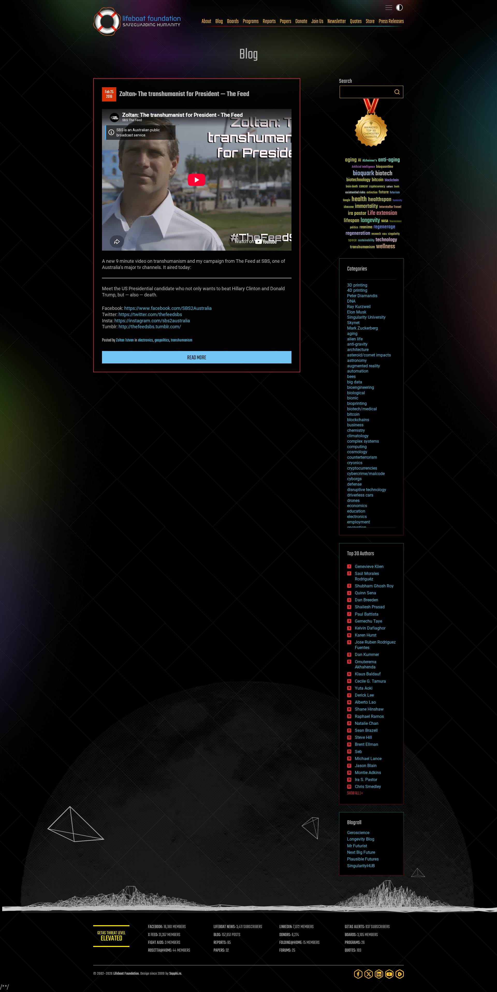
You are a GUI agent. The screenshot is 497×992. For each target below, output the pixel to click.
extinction (372, 192)
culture (389, 186)
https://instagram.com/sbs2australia (152, 320)
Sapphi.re (175, 974)
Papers (285, 21)
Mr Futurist (357, 845)
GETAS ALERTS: (355, 927)
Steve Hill (363, 737)
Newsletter (336, 21)
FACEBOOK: (155, 927)
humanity (397, 200)
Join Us (317, 21)
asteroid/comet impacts (369, 355)
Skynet (353, 322)
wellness (385, 246)
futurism (395, 193)
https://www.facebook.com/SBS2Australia (168, 308)
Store (370, 21)
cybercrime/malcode (366, 473)
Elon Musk (356, 312)
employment (358, 522)
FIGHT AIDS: (156, 942)
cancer (363, 187)
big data (354, 382)
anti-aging (389, 160)
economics (357, 505)
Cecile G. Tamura (370, 681)
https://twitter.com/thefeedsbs (150, 314)
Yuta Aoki (363, 688)
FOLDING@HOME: (290, 942)
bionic (352, 398)
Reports (269, 21)
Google (346, 200)
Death (396, 186)
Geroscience (358, 832)
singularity (394, 234)
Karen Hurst (365, 635)
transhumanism (181, 340)
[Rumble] (400, 974)
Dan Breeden (366, 599)
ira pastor (357, 213)
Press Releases (391, 21)
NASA (384, 221)
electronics (145, 340)
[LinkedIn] (379, 974)
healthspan (379, 199)
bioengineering (360, 387)
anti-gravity (357, 344)
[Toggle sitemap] (388, 7)
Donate (301, 21)
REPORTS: (220, 942)
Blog (219, 21)
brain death (352, 186)
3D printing (357, 285)
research (376, 234)
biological (356, 392)
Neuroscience (395, 221)
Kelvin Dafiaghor (370, 628)
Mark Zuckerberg (362, 328)
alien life (355, 339)
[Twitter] (368, 974)
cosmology (357, 451)
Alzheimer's (369, 161)
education (356, 511)
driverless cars (360, 495)
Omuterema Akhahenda (365, 664)
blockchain (392, 180)
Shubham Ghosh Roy (374, 585)
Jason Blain (366, 765)
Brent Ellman (366, 744)
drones (353, 500)
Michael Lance (368, 758)
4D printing (357, 290)
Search (397, 92)
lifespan (351, 221)
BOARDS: (350, 935)
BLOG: (217, 935)
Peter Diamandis (362, 295)
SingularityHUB (361, 865)
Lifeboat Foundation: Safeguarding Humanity (137, 21)
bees (351, 376)
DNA (351, 301)
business (355, 424)
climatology (358, 435)
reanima (366, 227)
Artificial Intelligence (363, 167)
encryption (356, 527)
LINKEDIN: (285, 927)
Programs (251, 21)
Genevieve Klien (369, 566)
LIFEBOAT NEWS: (225, 927)
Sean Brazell (366, 730)
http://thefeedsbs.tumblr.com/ (150, 326)
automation (357, 371)
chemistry (356, 430)
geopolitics (162, 340)
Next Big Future (361, 852)
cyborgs (354, 478)
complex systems (363, 441)
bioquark (363, 173)
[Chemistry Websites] (371, 124)
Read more (196, 357)
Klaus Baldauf (368, 674)
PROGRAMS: (353, 942)
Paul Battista (366, 614)
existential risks (355, 193)
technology (386, 240)
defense (354, 484)
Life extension (382, 213)
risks (384, 234)
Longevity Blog (360, 839)
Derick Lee (364, 695)
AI (359, 160)
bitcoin (377, 180)
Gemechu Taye (368, 621)
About (206, 21)
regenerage (384, 227)
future (384, 192)
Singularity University (366, 317)
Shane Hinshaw (369, 709)
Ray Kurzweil (359, 306)
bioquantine (384, 166)
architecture (358, 349)
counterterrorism (362, 457)
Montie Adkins (368, 772)
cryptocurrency (377, 186)
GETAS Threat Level (111, 937)
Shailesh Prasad (370, 606)
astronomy (357, 360)
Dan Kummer (367, 654)
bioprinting (357, 403)
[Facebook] (358, 974)
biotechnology (358, 180)
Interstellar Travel (390, 207)
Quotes (356, 21)
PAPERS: (219, 950)
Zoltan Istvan (125, 340)
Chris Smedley (368, 786)
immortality (366, 206)
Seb (358, 751)
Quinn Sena (365, 592)
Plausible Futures (363, 859)
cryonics (354, 462)
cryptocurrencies (362, 468)
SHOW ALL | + (355, 793)
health (359, 199)
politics (354, 227)
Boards (233, 21)
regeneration (358, 233)
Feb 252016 (109, 94)
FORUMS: (285, 950)
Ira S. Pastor (366, 779)
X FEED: (153, 935)
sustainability (366, 241)
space (352, 240)
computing (357, 446)
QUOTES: (350, 950)
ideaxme (349, 207)
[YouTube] (389, 974)
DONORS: (285, 935)
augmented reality (363, 365)
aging (351, 160)
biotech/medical (362, 408)
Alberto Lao (365, 702)
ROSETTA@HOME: (160, 950)
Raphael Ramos (369, 716)
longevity (370, 220)
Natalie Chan (366, 723)
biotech (383, 173)
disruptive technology (366, 489)
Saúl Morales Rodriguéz (367, 576)
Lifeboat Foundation (126, 974)
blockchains (358, 419)
